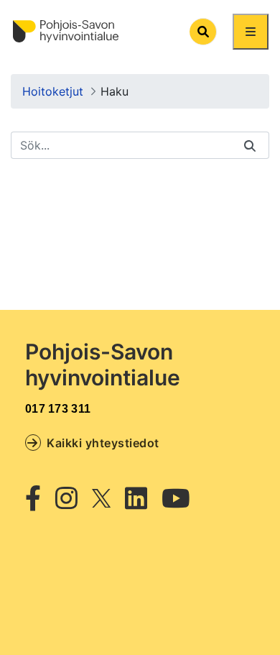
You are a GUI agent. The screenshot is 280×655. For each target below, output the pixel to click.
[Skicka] (249, 145)
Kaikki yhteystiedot (103, 443)
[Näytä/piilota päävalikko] (251, 32)
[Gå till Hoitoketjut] (65, 31)
